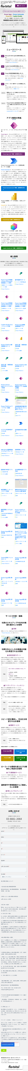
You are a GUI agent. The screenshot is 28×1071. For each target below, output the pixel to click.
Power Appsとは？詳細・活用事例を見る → (13, 154)
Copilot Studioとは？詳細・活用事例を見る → (14, 248)
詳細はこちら (16, 88)
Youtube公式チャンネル (12, 111)
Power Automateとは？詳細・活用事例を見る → (14, 188)
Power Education (12, 62)
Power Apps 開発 (7, 751)
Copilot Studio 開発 (20, 758)
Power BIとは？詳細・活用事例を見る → (12, 219)
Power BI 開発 (7, 757)
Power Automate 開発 (20, 751)
